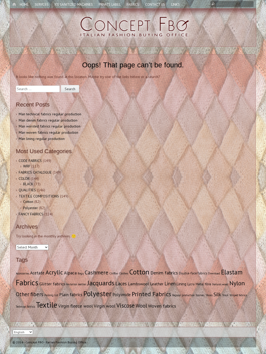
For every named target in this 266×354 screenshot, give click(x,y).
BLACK (28, 184)
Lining (181, 283)
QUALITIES (27, 190)
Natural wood (220, 284)
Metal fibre (203, 284)
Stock (225, 295)
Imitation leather (76, 284)
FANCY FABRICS (31, 214)
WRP (26, 166)
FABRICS (133, 4)
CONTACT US (155, 4)
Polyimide (121, 295)
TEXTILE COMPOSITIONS (39, 196)
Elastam (232, 272)
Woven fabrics (162, 306)
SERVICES (41, 4)
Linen (170, 283)
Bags (81, 273)
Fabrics (27, 282)
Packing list (51, 295)
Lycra (191, 284)
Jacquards (100, 283)
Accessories (22, 273)
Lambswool (138, 283)
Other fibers (29, 294)
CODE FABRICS (30, 160)
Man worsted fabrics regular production (50, 126)
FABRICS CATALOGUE (35, 172)
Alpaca (70, 273)
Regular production (183, 295)
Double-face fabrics (193, 273)
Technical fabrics (25, 306)
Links (175, 4)
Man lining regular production (42, 138)
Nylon (237, 283)
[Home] (14, 4)
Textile (46, 305)
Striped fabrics (238, 295)
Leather (156, 283)
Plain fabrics (70, 295)
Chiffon (113, 273)
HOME (24, 4)
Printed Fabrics (151, 294)
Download (214, 273)
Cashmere (96, 272)
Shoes (208, 295)
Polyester (30, 208)
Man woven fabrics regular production (48, 132)
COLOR (24, 178)
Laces (121, 283)
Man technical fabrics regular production (50, 114)
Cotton (28, 201)
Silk (217, 294)
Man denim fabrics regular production (48, 120)
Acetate (37, 273)
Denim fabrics (164, 273)
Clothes (123, 273)
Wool (141, 305)
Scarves (200, 295)
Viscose (125, 305)
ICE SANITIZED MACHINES (74, 4)
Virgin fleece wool (75, 306)
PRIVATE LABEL (110, 4)
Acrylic (54, 272)
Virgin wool (104, 306)
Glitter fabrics (52, 283)
